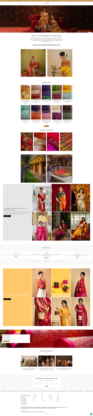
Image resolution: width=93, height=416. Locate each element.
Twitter (57, 400)
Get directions (6, 341)
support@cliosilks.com (24, 403)
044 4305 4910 (24, 402)
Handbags (34, 400)
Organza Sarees (32, 411)
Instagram (58, 399)
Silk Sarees (22, 411)
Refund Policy (50, 395)
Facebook (58, 395)
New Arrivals (34, 395)
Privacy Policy (50, 399)
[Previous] (89, 32)
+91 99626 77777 (24, 399)
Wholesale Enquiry (43, 400)
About (41, 395)
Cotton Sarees (36, 411)
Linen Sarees (43, 411)
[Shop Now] (33, 63)
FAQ (41, 399)
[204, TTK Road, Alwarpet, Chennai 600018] (46, 339)
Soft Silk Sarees (29, 411)
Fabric (34, 399)
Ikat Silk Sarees (39, 411)
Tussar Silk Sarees (25, 411)
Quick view (25, 98)
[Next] (91, 32)
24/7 (25, 397)
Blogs (49, 400)
